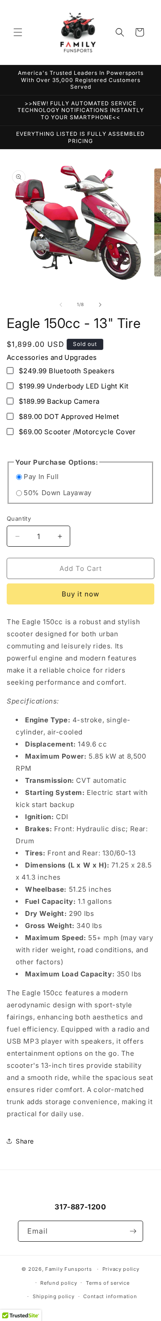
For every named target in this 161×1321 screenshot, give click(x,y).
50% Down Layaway (58, 492)
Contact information (110, 1296)
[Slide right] (100, 305)
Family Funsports (68, 1269)
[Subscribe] (133, 1231)
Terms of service (107, 1283)
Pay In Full (41, 476)
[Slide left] (61, 305)
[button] (18, 32)
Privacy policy (121, 1269)
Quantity (19, 518)
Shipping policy (54, 1296)
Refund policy (58, 1283)
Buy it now (80, 594)
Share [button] (25, 1141)
